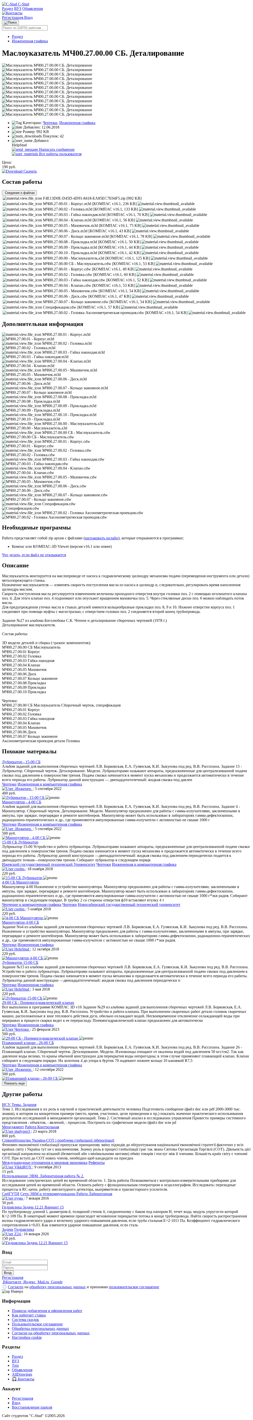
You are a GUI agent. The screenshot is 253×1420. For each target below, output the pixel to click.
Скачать (29, 171)
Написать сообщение (56, 149)
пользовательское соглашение (134, 1287)
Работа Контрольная (42, 1127)
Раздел (7, 8)
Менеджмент (13, 1127)
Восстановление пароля (32, 1407)
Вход (28, 17)
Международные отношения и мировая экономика (44, 1162)
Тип (15, 1365)
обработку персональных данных (57, 1287)
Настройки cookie (27, 1337)
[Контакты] (12, 13)
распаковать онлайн (101, 538)
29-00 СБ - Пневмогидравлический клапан (38, 1002)
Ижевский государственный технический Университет (48, 864)
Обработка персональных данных (40, 1328)
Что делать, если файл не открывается (34, 555)
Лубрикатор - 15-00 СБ (21, 762)
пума (18, 1198)
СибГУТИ (10, 1194)
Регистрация (13, 17)
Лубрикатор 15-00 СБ (20, 962)
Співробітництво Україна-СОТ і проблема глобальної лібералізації (58, 1140)
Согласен (15, 1287)
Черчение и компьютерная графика (31, 904)
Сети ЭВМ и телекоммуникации (48, 1194)
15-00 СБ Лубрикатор (20, 842)
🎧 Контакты (23, 1379)
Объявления (32, 8)
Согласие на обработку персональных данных (51, 1333)
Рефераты (96, 1162)
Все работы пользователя (60, 154)
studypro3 (22, 1131)
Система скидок (25, 1319)
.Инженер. (23, 789)
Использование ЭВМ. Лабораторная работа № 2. (43, 1176)
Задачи (7, 1229)
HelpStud (21, 949)
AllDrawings (22, 1374)
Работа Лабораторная (94, 1194)
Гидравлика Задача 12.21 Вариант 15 (33, 1207)
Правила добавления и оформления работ (47, 1311)
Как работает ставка (29, 1315)
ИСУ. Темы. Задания (19, 1105)
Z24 (17, 1234)
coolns (19, 869)
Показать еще (14, 1083)
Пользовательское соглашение (37, 1324)
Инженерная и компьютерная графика (50, 784)
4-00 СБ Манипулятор (20, 882)
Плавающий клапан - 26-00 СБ (28, 1043)
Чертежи (50, 123)
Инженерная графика (30, 41)
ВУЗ (17, 8)
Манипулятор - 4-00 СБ (21, 802)
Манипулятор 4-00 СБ (20, 922)
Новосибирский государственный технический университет (129, 904)
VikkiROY (22, 1167)
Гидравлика (24, 1229)
